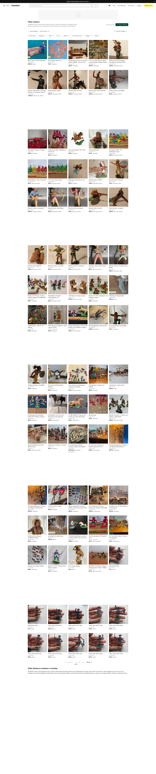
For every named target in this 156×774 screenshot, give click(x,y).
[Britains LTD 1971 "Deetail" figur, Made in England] (57, 555)
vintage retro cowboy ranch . (117, 385)
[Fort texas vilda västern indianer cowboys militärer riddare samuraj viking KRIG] (98, 49)
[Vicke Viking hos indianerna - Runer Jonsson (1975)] (57, 314)
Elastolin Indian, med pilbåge (55, 208)
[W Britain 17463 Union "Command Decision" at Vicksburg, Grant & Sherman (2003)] (37, 79)
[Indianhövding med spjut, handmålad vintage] (37, 525)
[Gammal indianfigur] (98, 139)
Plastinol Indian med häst (75, 90)
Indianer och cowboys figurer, (36, 566)
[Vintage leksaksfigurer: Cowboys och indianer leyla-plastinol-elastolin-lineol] (118, 434)
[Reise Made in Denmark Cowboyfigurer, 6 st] (57, 284)
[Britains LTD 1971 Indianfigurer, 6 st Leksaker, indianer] (98, 284)
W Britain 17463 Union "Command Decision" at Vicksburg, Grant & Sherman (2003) (37, 91)
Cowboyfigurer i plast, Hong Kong (37, 180)
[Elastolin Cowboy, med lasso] (57, 254)
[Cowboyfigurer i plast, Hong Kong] (37, 168)
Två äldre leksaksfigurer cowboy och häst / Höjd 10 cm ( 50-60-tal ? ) (78, 537)
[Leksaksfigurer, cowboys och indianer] (37, 314)
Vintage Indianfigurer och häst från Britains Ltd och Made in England (77, 326)
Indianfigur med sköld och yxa (76, 180)
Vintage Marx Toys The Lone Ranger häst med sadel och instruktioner (56, 416)
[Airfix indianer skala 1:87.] (57, 49)
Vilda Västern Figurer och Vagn (36, 150)
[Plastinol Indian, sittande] (98, 168)
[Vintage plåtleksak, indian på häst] (98, 314)
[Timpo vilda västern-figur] (57, 614)
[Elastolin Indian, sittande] (98, 197)
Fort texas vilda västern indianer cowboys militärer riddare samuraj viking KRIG (98, 61)
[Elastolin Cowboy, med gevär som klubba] (118, 254)
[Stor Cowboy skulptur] (78, 555)
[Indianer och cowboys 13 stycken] (57, 434)
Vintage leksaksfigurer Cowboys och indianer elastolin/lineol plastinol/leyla (36, 507)
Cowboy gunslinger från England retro (97, 536)
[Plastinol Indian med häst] (78, 79)
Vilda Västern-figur (114, 566)
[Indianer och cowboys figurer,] (37, 555)
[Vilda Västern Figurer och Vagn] (37, 139)
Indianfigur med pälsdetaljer (116, 295)
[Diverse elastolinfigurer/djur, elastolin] (57, 374)
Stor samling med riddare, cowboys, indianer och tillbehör (76, 445)
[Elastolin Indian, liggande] (37, 254)
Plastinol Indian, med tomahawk (97, 90)
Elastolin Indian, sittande (95, 208)
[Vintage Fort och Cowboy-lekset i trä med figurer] (118, 495)
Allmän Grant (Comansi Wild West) (37, 60)
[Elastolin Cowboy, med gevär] (78, 254)
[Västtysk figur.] (98, 404)
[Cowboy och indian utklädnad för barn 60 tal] (57, 139)
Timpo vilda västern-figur (55, 625)
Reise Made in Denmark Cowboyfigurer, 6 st (54, 296)
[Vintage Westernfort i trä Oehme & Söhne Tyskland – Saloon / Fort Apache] (78, 49)
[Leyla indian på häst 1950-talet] (78, 139)
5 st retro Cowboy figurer (55, 180)
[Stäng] (154, 1)
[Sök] (91, 5)
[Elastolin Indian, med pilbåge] (57, 197)
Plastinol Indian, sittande (95, 180)
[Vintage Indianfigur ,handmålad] (37, 374)
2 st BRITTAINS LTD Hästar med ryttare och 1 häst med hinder (77, 415)
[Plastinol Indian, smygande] (118, 197)
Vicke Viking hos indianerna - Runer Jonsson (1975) (57, 326)
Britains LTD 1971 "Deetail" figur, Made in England (57, 566)
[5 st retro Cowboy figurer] (57, 168)
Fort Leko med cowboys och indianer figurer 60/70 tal (96, 445)
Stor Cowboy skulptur (74, 566)
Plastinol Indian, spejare (54, 90)
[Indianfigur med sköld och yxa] (78, 168)
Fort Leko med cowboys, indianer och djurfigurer (118, 536)
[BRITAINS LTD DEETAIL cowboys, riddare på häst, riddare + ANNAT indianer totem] (98, 555)
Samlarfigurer (34, 31)
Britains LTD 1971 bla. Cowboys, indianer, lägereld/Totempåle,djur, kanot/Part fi (37, 296)
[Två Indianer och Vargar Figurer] (78, 284)
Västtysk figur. (92, 415)
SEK (114, 5)
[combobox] (61, 5)
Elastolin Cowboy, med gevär (76, 265)
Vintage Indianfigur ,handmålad (36, 385)
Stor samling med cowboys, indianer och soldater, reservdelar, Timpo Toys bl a (98, 507)
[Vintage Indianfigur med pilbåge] (118, 314)
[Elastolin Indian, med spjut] (118, 168)
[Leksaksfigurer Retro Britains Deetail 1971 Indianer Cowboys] (37, 404)
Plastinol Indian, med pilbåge (116, 90)
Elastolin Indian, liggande (34, 265)
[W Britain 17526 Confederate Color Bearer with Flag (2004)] (118, 49)
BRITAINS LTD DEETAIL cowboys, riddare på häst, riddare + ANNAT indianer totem (98, 567)
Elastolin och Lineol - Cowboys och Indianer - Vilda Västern (118, 415)
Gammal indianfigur (94, 150)
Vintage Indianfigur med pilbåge (117, 325)
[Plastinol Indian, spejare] (57, 79)
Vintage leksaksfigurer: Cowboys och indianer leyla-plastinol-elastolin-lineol (118, 446)
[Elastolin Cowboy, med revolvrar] (98, 254)
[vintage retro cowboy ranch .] (118, 374)
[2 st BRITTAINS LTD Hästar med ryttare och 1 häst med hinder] (78, 404)
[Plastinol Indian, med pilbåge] (118, 79)
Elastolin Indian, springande (75, 208)
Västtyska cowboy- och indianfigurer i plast (115, 150)
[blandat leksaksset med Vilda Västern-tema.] (37, 434)
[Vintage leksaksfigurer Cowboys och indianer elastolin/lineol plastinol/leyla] (37, 495)
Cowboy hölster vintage (54, 506)
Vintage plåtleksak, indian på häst (98, 325)
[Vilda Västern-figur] (118, 555)
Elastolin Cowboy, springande (36, 208)
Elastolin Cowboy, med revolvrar (97, 265)
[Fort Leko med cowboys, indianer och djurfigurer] (118, 525)
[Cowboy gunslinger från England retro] (98, 525)
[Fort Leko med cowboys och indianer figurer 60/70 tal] (98, 434)
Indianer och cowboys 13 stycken (57, 445)
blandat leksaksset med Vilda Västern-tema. (36, 445)
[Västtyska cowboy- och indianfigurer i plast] (118, 139)
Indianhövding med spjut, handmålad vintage (34, 536)
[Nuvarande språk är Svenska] (109, 5)
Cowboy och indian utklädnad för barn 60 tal (57, 150)
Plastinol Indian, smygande (116, 208)
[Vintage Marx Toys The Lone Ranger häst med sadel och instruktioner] (57, 404)
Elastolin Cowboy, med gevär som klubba (118, 266)
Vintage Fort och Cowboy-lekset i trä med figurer (118, 506)
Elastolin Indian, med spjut (116, 180)
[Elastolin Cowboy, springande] (37, 197)
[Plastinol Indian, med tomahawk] (98, 79)
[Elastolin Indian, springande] (78, 197)
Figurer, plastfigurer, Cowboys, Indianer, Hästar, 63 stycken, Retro (77, 506)
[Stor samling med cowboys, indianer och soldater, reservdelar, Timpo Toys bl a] (98, 495)
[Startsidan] (15, 5)
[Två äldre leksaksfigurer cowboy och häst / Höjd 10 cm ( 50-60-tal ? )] (78, 525)
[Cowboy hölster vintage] (57, 495)
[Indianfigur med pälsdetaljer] (118, 284)
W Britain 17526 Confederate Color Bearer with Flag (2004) (117, 61)
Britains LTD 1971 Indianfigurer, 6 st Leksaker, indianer (98, 296)
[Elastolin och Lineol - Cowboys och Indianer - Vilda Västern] (118, 404)
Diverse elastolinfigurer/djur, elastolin (55, 385)
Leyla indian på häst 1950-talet (76, 150)
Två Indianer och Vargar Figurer (76, 295)
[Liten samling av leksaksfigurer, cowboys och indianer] (78, 374)
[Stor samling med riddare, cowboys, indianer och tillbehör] (78, 434)
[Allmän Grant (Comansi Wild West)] (37, 49)
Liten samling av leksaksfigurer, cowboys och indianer (76, 385)
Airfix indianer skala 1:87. (54, 60)
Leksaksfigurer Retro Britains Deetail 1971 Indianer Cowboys (36, 415)
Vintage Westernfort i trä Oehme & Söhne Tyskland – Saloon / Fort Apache (77, 61)
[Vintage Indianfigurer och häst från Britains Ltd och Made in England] (78, 314)
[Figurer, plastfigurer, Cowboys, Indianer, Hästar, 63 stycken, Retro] (78, 495)
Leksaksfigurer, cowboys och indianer (36, 326)
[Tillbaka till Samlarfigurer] (28, 31)
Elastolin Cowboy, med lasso (56, 265)
